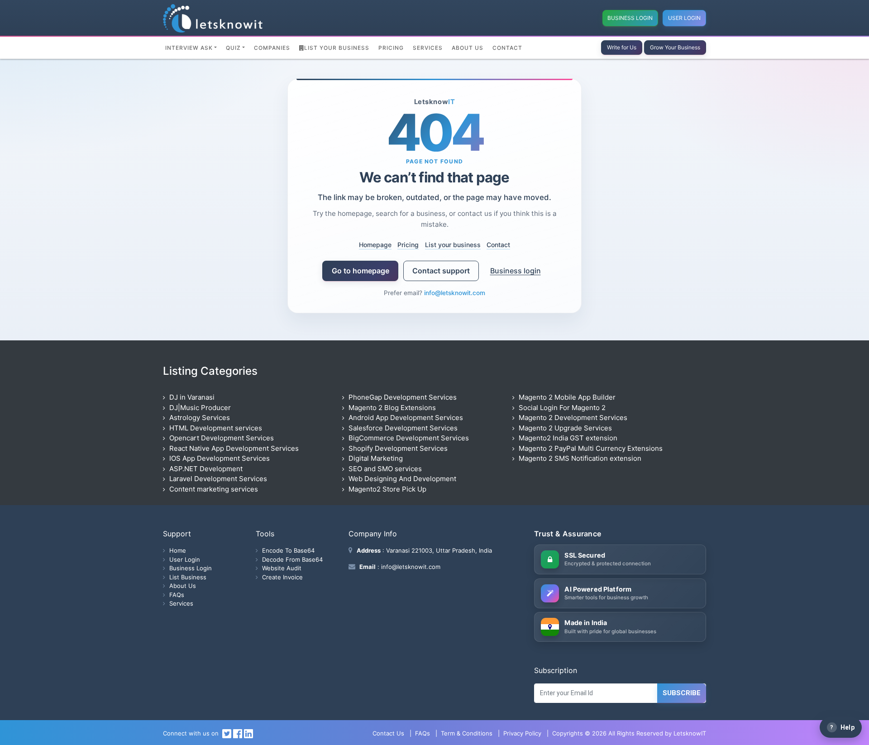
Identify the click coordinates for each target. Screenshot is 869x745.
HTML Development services (215, 428)
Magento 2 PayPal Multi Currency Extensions (591, 448)
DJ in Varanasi (192, 397)
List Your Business (336, 47)
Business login (515, 270)
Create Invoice (282, 577)
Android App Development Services (406, 417)
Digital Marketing (376, 458)
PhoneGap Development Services (403, 397)
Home (177, 550)
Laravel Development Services (218, 478)
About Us (467, 47)
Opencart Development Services (221, 438)
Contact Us (388, 733)
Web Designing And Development (402, 478)
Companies (272, 47)
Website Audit (281, 568)
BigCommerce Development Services (409, 438)
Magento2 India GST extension (568, 438)
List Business (187, 577)
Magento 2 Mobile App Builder (567, 397)
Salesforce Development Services (403, 428)
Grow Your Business (675, 47)
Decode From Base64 (292, 559)
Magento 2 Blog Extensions (392, 407)
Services (428, 47)
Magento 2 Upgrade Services (565, 428)
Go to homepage (360, 270)
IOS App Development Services (219, 458)
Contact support (441, 270)
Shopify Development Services (398, 448)
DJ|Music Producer (200, 407)
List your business (453, 244)
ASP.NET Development (206, 468)
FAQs (176, 594)
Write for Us (621, 47)
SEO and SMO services (385, 468)
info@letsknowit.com (454, 292)
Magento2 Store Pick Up (387, 489)
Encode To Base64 (288, 550)
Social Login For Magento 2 (562, 407)
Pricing (391, 47)
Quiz (233, 47)
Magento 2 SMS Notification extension (580, 458)
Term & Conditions (466, 733)
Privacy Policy (522, 733)
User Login (684, 17)
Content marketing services (213, 489)
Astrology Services (199, 417)
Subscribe (682, 693)
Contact (507, 47)
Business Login (630, 17)
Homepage (375, 244)
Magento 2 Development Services (573, 417)
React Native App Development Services (234, 448)
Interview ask (189, 47)
